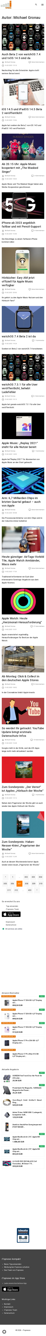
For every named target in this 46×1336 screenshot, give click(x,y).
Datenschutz (11, 925)
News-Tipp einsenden (12, 1264)
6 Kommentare (39, 230)
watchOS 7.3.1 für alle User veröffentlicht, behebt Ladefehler (20, 388)
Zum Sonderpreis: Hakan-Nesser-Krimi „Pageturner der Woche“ (21, 845)
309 (33, 884)
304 (40, 877)
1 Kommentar (39, 340)
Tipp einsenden (12, 906)
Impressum (10, 922)
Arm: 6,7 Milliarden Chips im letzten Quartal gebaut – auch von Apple (21, 501)
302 (26, 877)
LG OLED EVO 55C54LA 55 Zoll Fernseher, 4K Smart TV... (25, 1162)
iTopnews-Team (12, 909)
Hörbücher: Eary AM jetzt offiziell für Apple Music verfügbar (18, 281)
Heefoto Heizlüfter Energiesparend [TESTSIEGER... (27, 1126)
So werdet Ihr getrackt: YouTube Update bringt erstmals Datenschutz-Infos (23, 732)
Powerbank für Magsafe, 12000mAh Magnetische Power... (27, 1089)
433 (29, 890)
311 (9, 890)
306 (12, 884)
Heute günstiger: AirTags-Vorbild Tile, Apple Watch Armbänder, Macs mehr (23, 560)
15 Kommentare (38, 740)
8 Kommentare (39, 684)
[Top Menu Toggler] (42, 4)
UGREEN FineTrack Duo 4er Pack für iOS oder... (27, 1077)
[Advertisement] (23, 961)
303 (33, 877)
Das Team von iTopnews (14, 1270)
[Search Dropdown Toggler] (36, 4)
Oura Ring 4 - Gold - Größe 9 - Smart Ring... (27, 1101)
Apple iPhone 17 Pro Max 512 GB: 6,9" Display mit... (26, 1055)
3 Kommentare (39, 176)
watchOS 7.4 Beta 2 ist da (19, 336)
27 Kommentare (38, 626)
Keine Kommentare (38, 62)
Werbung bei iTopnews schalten (16, 1267)
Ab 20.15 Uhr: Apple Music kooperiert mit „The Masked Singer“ (20, 167)
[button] (4, 1332)
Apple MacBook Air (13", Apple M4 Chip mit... (26, 1150)
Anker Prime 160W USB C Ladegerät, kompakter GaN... (27, 1113)
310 (40, 884)
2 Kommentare (39, 396)
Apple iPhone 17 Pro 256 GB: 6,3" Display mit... (26, 1042)
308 (26, 884)
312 (16, 890)
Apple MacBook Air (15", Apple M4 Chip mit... (26, 1138)
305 (5, 884)
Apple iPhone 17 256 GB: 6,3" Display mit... (27, 1001)
